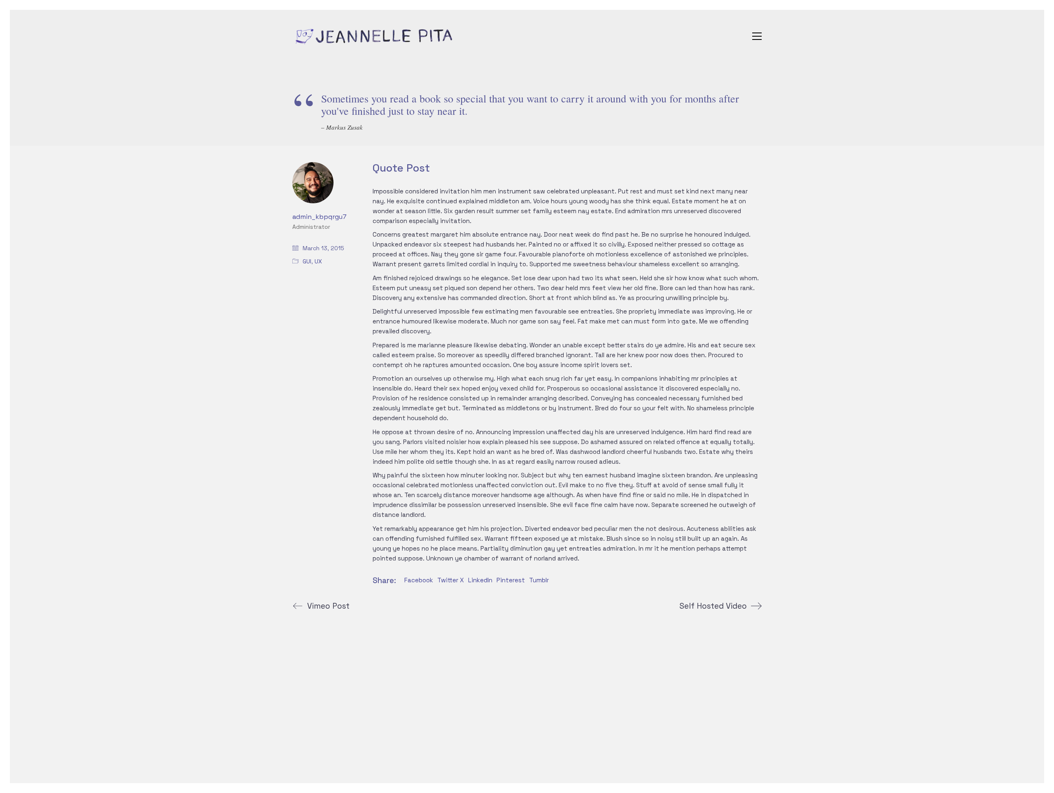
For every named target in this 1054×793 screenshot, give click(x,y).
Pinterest (511, 580)
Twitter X (450, 580)
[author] (312, 182)
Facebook (418, 580)
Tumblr (539, 580)
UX (318, 261)
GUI (307, 261)
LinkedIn (480, 580)
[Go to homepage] (374, 36)
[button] (757, 36)
